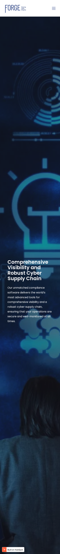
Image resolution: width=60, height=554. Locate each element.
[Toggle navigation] (54, 8)
